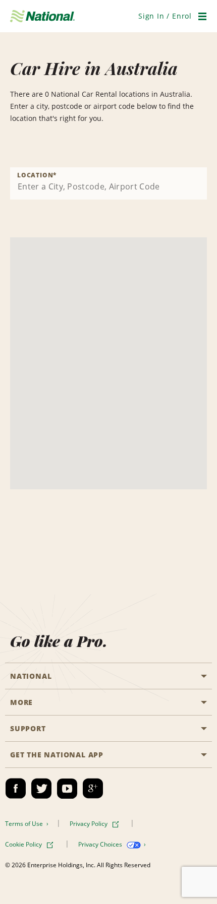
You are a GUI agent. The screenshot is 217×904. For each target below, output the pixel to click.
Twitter (41, 788)
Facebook (15, 788)
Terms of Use (24, 823)
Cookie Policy (24, 844)
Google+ (92, 788)
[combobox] (108, 183)
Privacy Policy (89, 823)
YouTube (67, 788)
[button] (165, 16)
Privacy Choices (101, 844)
